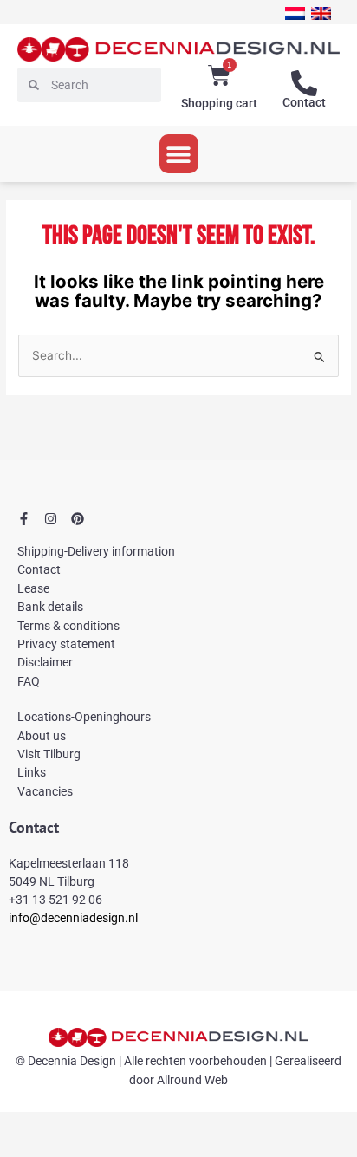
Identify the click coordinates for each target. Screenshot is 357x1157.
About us (41, 736)
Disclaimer (45, 662)
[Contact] (304, 83)
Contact (304, 102)
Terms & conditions (68, 626)
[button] (178, 153)
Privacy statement (66, 644)
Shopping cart (219, 103)
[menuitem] (295, 13)
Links (31, 772)
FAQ (28, 681)
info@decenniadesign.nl (73, 918)
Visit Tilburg (49, 754)
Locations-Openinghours (84, 717)
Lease (33, 588)
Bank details (50, 607)
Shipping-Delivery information (96, 551)
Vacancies (45, 791)
